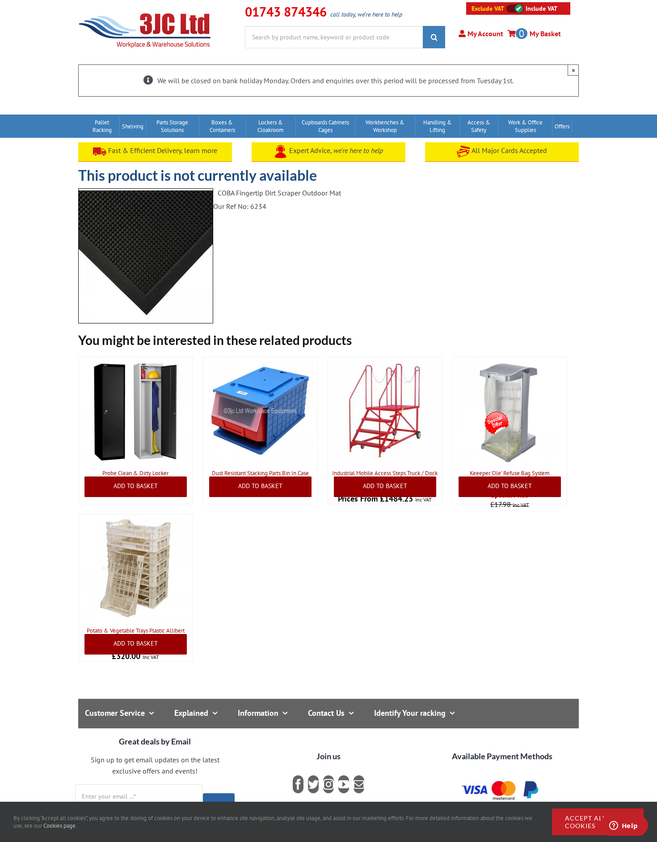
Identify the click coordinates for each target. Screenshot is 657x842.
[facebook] (298, 784)
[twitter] (313, 784)
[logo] (145, 11)
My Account (484, 33)
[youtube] (343, 784)
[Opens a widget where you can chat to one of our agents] (623, 826)
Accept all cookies (585, 821)
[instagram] (328, 784)
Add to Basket (136, 486)
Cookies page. (60, 825)
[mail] (359, 784)
